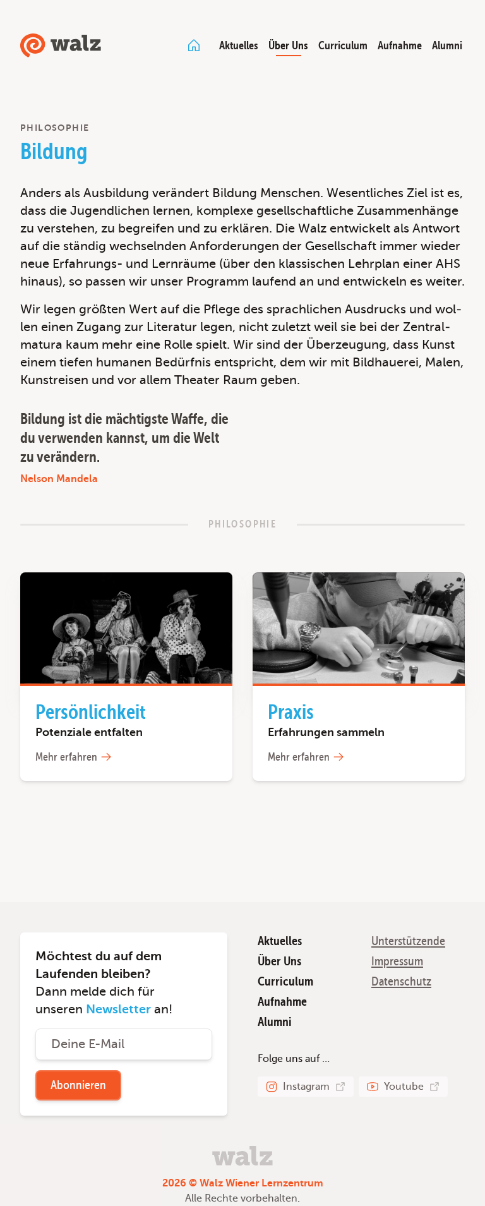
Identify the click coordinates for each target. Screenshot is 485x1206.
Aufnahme (400, 45)
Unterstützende (408, 941)
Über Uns (288, 45)
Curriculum (343, 45)
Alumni (447, 45)
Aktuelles (238, 45)
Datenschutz (401, 981)
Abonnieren (78, 1085)
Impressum (397, 961)
